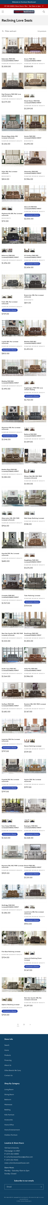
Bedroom (7, 1099)
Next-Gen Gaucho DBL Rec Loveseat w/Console (33, 998)
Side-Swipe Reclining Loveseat (34, 518)
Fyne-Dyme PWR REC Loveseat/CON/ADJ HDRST (10, 827)
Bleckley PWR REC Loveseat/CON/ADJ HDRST (32, 342)
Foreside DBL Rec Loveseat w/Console (10, 780)
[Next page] (30, 1024)
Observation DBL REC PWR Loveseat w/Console (10, 519)
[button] (2, 11)
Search (6, 1045)
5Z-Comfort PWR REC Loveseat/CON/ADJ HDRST (32, 256)
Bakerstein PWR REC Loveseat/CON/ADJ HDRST (10, 60)
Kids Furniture (9, 1115)
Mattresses (8, 1105)
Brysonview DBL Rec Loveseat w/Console (34, 296)
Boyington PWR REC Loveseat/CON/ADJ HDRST (32, 827)
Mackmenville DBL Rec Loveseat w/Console (12, 214)
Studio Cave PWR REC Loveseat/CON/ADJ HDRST (10, 669)
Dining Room (9, 1094)
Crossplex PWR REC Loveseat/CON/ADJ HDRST (10, 596)
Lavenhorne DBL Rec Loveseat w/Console (34, 913)
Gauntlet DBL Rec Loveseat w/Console (10, 554)
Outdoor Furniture (10, 1135)
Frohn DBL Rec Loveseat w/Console (9, 302)
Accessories (8, 1120)
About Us (7, 1065)
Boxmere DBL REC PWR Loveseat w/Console (35, 705)
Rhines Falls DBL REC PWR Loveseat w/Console (33, 477)
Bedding (7, 1110)
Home (6, 1050)
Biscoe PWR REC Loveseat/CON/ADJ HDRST (32, 866)
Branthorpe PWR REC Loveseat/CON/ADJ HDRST (32, 634)
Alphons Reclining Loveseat (11, 1004)
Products (7, 1055)
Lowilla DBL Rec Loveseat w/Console (10, 342)
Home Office (9, 1125)
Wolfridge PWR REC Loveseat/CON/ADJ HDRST (10, 906)
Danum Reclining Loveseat (32, 746)
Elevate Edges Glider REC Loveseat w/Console (10, 137)
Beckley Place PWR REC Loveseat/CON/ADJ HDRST (10, 470)
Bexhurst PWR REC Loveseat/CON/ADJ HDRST (32, 435)
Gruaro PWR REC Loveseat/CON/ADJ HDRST (32, 60)
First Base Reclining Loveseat (11, 951)
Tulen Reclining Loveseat (32, 595)
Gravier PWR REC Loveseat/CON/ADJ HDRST (32, 137)
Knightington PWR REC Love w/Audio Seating (33, 389)
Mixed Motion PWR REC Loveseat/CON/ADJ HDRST (32, 101)
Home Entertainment (12, 1130)
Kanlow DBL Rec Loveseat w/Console (32, 780)
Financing (7, 1060)
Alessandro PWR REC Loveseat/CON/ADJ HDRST (32, 172)
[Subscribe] (41, 1186)
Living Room (9, 1089)
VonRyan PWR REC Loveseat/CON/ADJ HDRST (10, 705)
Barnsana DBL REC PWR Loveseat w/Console (13, 866)
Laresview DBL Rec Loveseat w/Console (11, 740)
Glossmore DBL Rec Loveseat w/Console (11, 428)
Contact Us (8, 1075)
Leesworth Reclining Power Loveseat (33, 959)
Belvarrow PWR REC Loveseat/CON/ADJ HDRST (10, 256)
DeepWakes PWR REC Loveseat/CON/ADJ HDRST (32, 561)
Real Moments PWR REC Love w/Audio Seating (11, 95)
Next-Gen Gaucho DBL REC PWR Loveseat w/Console (12, 634)
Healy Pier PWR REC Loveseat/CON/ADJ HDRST (32, 669)
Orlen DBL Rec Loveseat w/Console (9, 172)
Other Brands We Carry (12, 1070)
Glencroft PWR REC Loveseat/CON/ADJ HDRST (32, 207)
